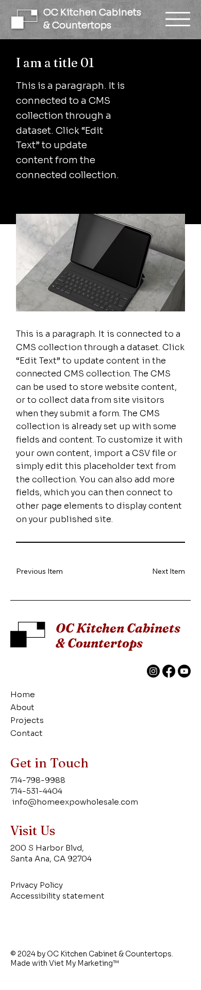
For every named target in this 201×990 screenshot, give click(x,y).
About (22, 707)
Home (22, 694)
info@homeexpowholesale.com (75, 802)
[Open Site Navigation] (178, 19)
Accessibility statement (57, 896)
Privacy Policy (36, 885)
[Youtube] (184, 671)
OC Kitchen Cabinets (92, 12)
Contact (26, 733)
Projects (27, 720)
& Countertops (77, 25)
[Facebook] (168, 671)
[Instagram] (153, 671)
